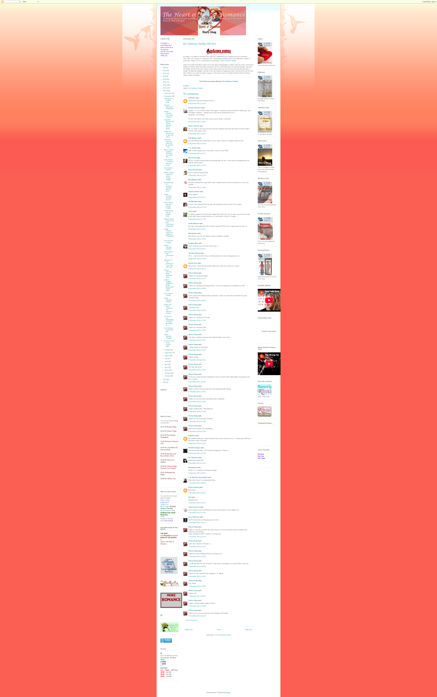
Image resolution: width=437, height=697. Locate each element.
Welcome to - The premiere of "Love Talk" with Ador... (168, 263)
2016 (164, 76)
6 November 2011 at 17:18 (197, 219)
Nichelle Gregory (194, 448)
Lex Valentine (193, 457)
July (166, 358)
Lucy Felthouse (193, 517)
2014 (164, 82)
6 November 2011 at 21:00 (197, 320)
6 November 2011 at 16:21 (197, 153)
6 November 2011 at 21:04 (197, 392)
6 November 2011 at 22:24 (197, 463)
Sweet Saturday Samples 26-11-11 (168, 197)
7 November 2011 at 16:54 (197, 556)
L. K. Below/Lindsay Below (197, 477)
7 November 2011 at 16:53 (197, 537)
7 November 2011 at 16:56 (197, 576)
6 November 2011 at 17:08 (197, 207)
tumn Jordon (165, 500)
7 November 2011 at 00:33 (197, 493)
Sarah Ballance (193, 223)
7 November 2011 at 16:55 (197, 566)
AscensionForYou (194, 108)
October (167, 350)
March (167, 370)
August (167, 356)
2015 (164, 79)
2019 (164, 70)
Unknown (191, 98)
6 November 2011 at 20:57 (197, 278)
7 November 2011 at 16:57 (197, 596)
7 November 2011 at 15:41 (197, 522)
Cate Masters (192, 138)
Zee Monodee (193, 201)
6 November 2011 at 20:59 (197, 300)
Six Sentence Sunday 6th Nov (168, 329)
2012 (164, 88)
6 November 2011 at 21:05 (197, 411)
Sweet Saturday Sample (228, 60)
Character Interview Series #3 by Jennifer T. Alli (168, 143)
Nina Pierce (192, 158)
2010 (164, 379)
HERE (162, 660)
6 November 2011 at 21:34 (197, 443)
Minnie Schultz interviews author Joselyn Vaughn (169, 176)
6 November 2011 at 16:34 (197, 165)
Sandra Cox (164, 504)
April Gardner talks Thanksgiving (169, 254)
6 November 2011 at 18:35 (197, 239)
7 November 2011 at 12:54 (197, 513)
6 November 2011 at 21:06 (197, 421)
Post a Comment (191, 620)
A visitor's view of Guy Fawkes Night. (169, 343)
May (166, 364)
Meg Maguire (192, 180)
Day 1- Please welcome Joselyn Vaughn (168, 205)
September (168, 353)
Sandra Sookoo (193, 191)
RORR (162, 517)
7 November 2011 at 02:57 (197, 503)
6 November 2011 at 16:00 (197, 122)
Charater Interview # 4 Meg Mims (169, 106)
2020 (164, 68)
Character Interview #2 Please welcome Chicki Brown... (169, 124)
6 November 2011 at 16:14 (197, 134)
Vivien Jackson (193, 126)
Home (219, 630)
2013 (164, 85)
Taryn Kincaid (193, 170)
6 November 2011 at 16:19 (197, 143)
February (168, 373)
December (168, 93)
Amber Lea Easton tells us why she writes (169, 134)
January (167, 376)
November (168, 96)
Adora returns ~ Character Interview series (169, 162)
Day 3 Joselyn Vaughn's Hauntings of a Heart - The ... (169, 153)
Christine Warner (194, 253)
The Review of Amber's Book (169, 100)
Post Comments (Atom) (223, 635)
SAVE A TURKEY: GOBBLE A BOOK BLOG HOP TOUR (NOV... (169, 285)
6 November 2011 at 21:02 (197, 360)
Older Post (248, 630)
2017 (164, 73)
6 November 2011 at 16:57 (197, 197)
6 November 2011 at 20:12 (197, 269)
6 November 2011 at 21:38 (197, 453)
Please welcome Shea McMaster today (168, 273)
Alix (189, 497)
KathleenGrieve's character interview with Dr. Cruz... (168, 187)
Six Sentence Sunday (195, 88)
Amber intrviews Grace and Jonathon (168, 114)
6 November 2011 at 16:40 (197, 187)
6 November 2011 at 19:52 (197, 259)
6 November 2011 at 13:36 (197, 103)
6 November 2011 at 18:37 (197, 249)
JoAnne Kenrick (193, 507)
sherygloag (164, 49)
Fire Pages (165, 506)
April (166, 367)
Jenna (190, 211)
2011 (164, 91)
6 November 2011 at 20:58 (197, 288)
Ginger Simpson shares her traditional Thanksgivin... (169, 233)
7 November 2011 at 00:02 (197, 473)
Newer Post (189, 630)
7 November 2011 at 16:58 (197, 606)
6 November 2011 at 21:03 (197, 382)
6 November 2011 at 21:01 (197, 340)
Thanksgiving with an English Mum (168, 213)
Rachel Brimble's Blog (167, 510)
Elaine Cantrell (193, 487)
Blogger (227, 692)
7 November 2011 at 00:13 (197, 483)
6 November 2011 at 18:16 (197, 229)
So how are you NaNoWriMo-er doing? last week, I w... (169, 320)
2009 (164, 382)
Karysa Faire (192, 263)
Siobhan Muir (193, 243)
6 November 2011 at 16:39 (197, 175)
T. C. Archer (192, 148)
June (166, 361)
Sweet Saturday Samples (168, 247)
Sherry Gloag (193, 273)
